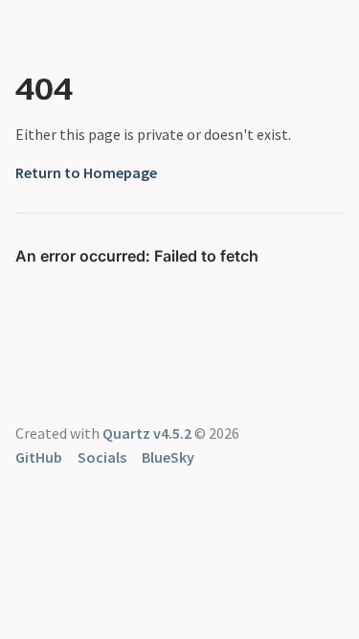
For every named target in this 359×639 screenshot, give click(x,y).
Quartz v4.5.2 (146, 433)
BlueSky (168, 457)
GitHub (38, 457)
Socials (102, 457)
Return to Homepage (86, 172)
